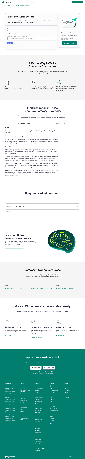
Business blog (23, 416)
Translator (37, 403)
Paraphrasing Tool (38, 401)
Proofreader (37, 450)
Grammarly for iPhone (9, 416)
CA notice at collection (54, 414)
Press (51, 397)
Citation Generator (39, 397)
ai (4, 5)
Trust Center (52, 404)
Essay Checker (38, 399)
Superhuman (54, 386)
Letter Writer (8, 335)
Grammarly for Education (25, 396)
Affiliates (52, 399)
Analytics (37, 426)
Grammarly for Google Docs (10, 411)
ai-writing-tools (10, 5)
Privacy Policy (54, 371)
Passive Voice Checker (39, 448)
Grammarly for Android (10, 420)
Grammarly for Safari (9, 401)
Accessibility (52, 418)
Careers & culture (53, 395)
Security (51, 416)
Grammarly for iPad (9, 418)
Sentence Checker (39, 443)
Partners (52, 401)
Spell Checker (38, 441)
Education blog (23, 413)
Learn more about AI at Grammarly (14, 248)
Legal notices (52, 420)
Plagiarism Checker (39, 388)
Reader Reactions (38, 437)
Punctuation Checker (39, 446)
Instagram (68, 392)
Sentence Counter (39, 419)
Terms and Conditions (45, 371)
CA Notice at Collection (48, 373)
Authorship (37, 430)
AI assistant (22, 398)
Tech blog (22, 411)
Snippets (37, 423)
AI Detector (59, 335)
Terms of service (53, 408)
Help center (67, 386)
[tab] (23, 123)
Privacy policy (53, 406)
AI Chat (36, 406)
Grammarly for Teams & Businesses (25, 391)
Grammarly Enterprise (24, 393)
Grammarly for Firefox (10, 404)
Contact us (67, 388)
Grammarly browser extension (9, 397)
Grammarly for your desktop (9, 389)
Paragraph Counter (39, 417)
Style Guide (37, 421)
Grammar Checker (39, 386)
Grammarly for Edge (9, 406)
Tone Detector (38, 410)
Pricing (32, 2)
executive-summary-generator (22, 5)
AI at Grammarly (23, 400)
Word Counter (38, 412)
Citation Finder (38, 432)
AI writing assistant (24, 405)
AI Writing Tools (38, 408)
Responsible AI (53, 392)
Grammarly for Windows (10, 391)
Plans (21, 386)
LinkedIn (68, 397)
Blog (21, 409)
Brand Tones (37, 428)
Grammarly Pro (23, 388)
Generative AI (23, 402)
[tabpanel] (42, 152)
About (51, 388)
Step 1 (8, 28)
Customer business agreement (54, 411)
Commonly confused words (24, 419)
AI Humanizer (38, 395)
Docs (6, 386)
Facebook (68, 390)
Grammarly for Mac (9, 393)
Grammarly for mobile (9, 414)
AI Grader (37, 434)
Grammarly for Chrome (10, 399)
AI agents (37, 390)
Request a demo (62, 2)
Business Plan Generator (37, 337)
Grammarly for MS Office (10, 408)
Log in (69, 2)
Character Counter (39, 415)
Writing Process (23, 407)
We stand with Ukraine (54, 390)
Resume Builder (38, 439)
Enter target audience (15, 34)
